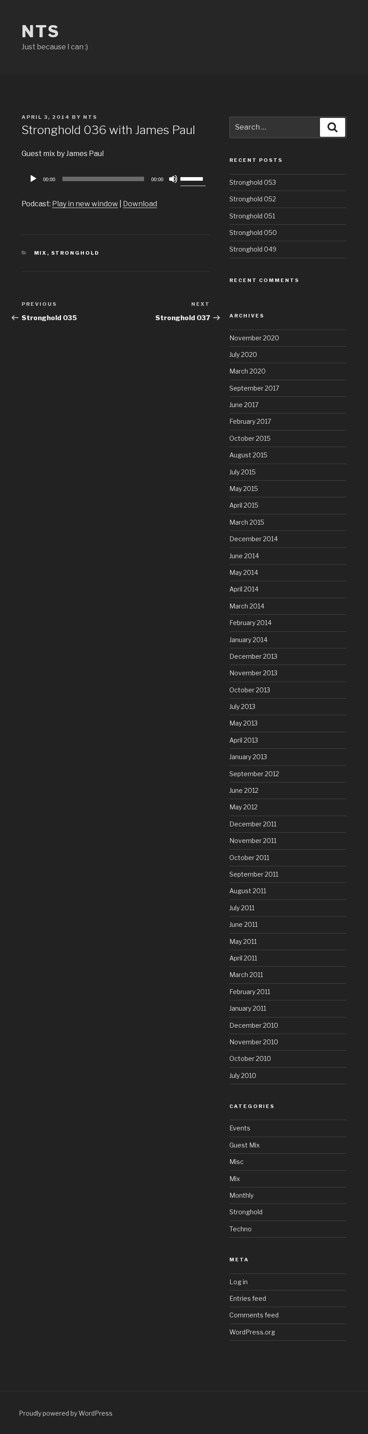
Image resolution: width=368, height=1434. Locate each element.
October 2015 (250, 438)
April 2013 (243, 740)
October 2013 (249, 690)
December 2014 (253, 539)
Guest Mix (244, 1145)
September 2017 (254, 388)
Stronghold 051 (252, 216)
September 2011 (253, 874)
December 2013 (253, 656)
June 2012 (243, 790)
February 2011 (249, 991)
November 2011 (252, 840)
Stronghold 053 (252, 182)
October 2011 (249, 857)
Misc (236, 1161)
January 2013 (248, 756)
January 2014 (248, 639)
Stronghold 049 (252, 249)
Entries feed (247, 1298)
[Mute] (173, 178)
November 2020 (254, 338)
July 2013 (242, 706)
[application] (116, 179)
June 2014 (244, 556)
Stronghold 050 (253, 232)
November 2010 (253, 1042)
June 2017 (243, 404)
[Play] (33, 178)
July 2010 (242, 1075)
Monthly (241, 1195)
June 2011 (243, 924)
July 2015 (242, 472)
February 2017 (250, 421)
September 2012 (254, 774)
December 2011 (252, 824)
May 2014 (243, 572)
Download (140, 204)
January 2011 (247, 1008)
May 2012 (243, 807)
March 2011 (246, 974)
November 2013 (253, 673)
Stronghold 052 (252, 199)
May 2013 (243, 723)
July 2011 (241, 908)
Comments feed (254, 1315)
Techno (240, 1229)
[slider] (193, 178)
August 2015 (248, 455)
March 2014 (246, 606)
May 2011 (243, 941)
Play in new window (85, 204)
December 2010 (253, 1025)
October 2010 (250, 1058)
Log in (238, 1282)
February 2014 (250, 622)
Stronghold (75, 253)
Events (239, 1128)
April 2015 (243, 505)
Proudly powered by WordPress (66, 1413)
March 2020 (247, 371)
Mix (40, 253)
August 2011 (247, 891)
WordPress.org (252, 1332)
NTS (41, 31)
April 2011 (243, 958)
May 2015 (243, 488)
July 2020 (243, 354)
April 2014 (243, 589)
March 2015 (246, 522)
